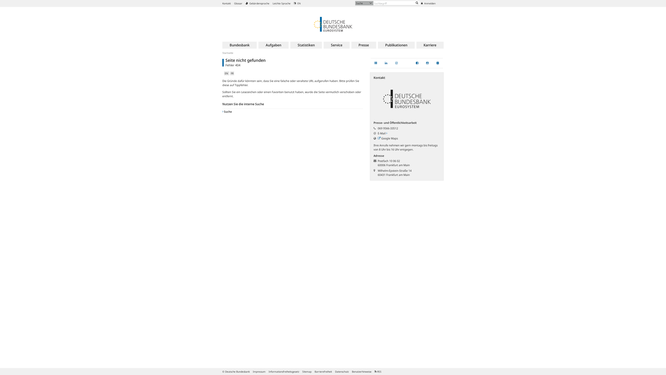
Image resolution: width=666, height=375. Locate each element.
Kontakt (226, 3)
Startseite (227, 53)
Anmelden (430, 3)
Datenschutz (342, 371)
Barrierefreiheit (323, 371)
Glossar (238, 3)
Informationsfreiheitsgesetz (284, 371)
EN (299, 3)
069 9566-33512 (388, 128)
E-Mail (382, 133)
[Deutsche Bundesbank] (333, 24)
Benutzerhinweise (362, 371)
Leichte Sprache (282, 3)
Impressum (259, 371)
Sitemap (306, 371)
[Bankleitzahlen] (417, 3)
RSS (379, 371)
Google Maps (389, 138)
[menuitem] (239, 45)
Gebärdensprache (259, 3)
